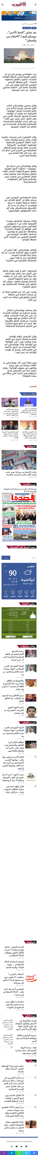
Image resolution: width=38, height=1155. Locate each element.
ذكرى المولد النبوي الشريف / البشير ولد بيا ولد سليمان (14, 710)
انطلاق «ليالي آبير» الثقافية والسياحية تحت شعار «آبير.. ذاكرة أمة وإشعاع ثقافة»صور (14, 746)
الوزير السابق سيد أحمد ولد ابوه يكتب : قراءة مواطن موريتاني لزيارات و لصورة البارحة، (10, 435)
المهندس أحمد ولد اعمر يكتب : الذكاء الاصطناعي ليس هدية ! (13, 992)
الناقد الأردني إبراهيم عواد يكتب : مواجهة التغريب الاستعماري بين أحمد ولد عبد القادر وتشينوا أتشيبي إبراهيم (13, 763)
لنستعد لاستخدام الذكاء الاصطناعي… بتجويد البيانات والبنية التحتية (14, 964)
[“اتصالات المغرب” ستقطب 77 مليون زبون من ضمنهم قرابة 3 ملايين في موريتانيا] (30, 978)
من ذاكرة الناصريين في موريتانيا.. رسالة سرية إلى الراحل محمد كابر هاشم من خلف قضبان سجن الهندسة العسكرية (13, 1083)
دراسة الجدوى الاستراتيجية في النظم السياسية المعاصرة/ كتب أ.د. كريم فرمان (13, 655)
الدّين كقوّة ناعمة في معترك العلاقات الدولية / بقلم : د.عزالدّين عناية (14, 789)
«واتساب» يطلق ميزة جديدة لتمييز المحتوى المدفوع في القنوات (15, 1004)
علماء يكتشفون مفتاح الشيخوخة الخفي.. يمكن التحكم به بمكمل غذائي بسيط (14, 1126)
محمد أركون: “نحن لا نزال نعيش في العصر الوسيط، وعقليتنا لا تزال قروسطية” (13, 777)
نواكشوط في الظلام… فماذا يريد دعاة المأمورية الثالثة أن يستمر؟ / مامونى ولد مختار (13, 685)
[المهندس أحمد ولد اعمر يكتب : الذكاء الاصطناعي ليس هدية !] (30, 993)
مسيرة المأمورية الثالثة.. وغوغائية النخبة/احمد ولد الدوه (26, 1038)
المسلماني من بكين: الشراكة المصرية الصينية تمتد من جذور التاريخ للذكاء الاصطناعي (28, 411)
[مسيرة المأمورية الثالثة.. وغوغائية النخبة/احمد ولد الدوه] (7, 1039)
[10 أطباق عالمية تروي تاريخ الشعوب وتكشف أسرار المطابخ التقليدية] (30, 1097)
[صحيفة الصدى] (19, 4)
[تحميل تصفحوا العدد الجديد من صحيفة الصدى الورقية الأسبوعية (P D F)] (19, 541)
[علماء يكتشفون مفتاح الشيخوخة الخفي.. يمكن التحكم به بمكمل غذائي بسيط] (30, 1124)
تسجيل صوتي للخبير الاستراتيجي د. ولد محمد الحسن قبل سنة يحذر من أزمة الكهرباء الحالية (10, 412)
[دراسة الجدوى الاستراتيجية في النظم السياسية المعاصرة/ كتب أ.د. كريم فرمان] (30, 653)
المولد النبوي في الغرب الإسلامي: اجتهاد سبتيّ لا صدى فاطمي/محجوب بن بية (13, 670)
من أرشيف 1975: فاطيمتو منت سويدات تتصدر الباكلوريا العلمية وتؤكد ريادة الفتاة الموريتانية (13, 1111)
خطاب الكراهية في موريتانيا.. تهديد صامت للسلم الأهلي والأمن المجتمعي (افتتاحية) (20, 473)
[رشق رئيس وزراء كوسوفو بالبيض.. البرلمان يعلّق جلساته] (30, 1068)
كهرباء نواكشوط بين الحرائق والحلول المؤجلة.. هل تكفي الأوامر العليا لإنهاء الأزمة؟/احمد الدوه (25, 1024)
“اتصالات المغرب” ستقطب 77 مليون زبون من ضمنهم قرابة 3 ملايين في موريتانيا (13, 978)
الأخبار (23, 23)
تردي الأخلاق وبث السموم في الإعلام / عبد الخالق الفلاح (13, 698)
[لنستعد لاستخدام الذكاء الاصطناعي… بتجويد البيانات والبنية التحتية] (30, 965)
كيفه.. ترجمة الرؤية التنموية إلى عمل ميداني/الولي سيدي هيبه (25, 1050)
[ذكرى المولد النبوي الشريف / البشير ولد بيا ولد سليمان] (30, 712)
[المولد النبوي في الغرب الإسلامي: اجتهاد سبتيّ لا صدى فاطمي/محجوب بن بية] (30, 668)
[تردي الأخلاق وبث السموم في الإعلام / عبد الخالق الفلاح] (30, 698)
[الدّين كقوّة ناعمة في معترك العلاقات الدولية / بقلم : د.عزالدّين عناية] (30, 861)
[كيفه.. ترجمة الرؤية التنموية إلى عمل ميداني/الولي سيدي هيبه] (7, 1050)
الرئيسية (31, 23)
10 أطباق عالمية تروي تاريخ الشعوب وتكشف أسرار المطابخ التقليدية (14, 1098)
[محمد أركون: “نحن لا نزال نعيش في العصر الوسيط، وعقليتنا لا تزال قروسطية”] (30, 777)
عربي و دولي (26, 28)
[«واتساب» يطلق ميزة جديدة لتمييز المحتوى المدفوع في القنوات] (30, 1005)
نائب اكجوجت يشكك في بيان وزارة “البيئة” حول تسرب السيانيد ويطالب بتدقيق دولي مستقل (29, 435)
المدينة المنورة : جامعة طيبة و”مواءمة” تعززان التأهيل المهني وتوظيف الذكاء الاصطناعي (14, 951)
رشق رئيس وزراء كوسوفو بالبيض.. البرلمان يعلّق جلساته (13, 1068)
